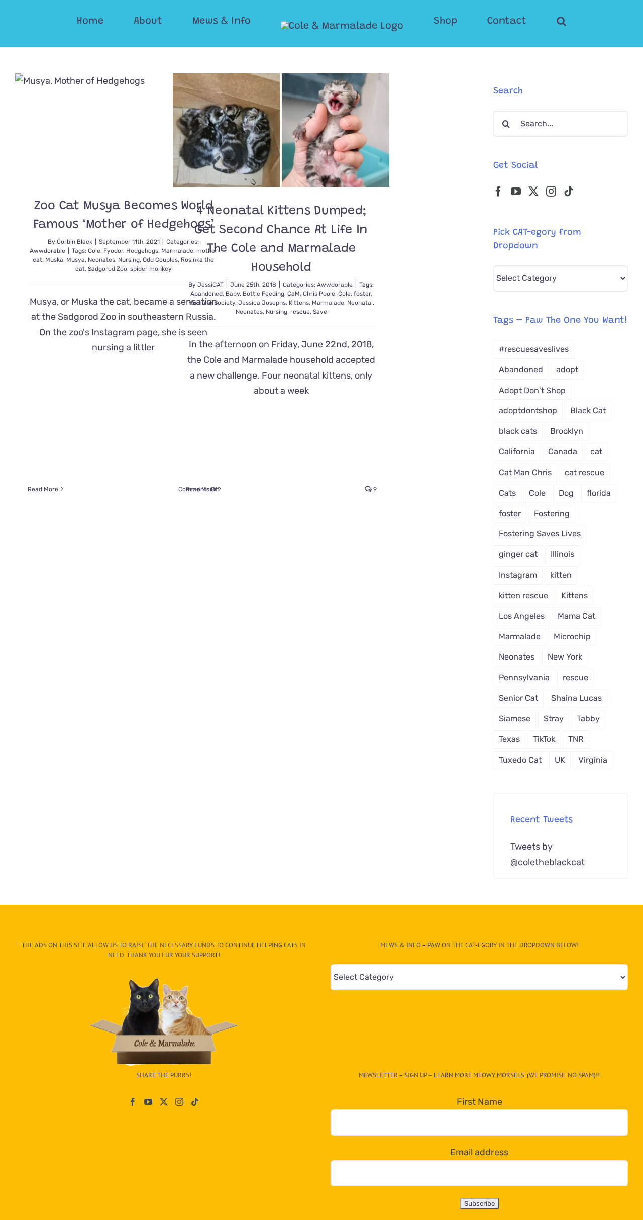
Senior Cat (518, 698)
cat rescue (584, 472)
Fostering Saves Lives (540, 533)
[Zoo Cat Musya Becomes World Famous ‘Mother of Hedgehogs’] (123, 127)
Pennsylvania (524, 677)
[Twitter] (533, 191)
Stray (554, 718)
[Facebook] (498, 191)
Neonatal (360, 302)
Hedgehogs (142, 250)
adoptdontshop (528, 410)
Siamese (514, 718)
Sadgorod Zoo (107, 268)
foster (362, 293)
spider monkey (151, 268)
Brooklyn (566, 431)
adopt (567, 369)
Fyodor (113, 250)
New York (565, 657)
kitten (561, 575)
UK (560, 760)
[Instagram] (551, 191)
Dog (566, 493)
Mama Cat (576, 616)
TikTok (544, 739)
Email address (479, 1152)
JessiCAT (210, 284)
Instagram (518, 575)
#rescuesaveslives (534, 349)
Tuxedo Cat (520, 760)
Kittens (299, 302)
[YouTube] (516, 191)
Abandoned (206, 293)
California (517, 451)
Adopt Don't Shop (532, 390)
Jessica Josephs (262, 302)
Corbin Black (74, 241)
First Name (479, 1101)
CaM (293, 293)
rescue (300, 311)
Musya (75, 259)
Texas (509, 739)
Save (320, 311)
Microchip (572, 636)
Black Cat (588, 410)
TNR (576, 739)
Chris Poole (319, 293)
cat (596, 451)
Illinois (562, 554)
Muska (54, 259)
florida (599, 493)
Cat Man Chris (525, 472)
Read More (43, 489)
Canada (562, 451)
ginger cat (518, 554)
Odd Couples (160, 259)
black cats (518, 431)
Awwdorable (47, 250)
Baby (233, 293)
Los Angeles (522, 616)
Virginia (592, 760)
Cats (507, 493)
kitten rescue (523, 595)
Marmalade (328, 302)
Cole (94, 250)
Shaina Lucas (576, 698)
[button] (521, 21)
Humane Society (211, 302)
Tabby (588, 718)
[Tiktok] (569, 191)
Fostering (552, 513)
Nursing (129, 259)
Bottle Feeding (263, 293)
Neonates (101, 259)
